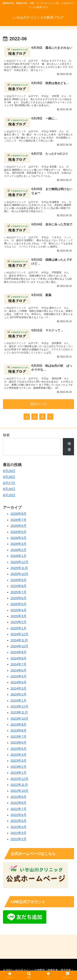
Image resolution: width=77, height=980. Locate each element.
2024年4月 (18, 682)
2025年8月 (18, 586)
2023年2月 (18, 767)
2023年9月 (18, 724)
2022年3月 (18, 833)
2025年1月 (18, 628)
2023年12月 (19, 706)
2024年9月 (18, 652)
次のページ (38, 404)
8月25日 (9, 495)
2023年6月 (18, 742)
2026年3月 (18, 544)
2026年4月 (18, 538)
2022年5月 (18, 821)
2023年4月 (18, 755)
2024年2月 (18, 694)
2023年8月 (18, 730)
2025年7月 (18, 592)
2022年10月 (19, 791)
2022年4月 (18, 827)
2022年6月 (18, 815)
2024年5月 (18, 676)
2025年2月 (18, 622)
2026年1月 (18, 556)
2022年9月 (18, 797)
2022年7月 (18, 809)
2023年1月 (18, 773)
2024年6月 (18, 670)
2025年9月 (18, 580)
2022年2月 (18, 839)
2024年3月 (18, 688)
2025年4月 (18, 610)
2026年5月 (18, 532)
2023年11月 (19, 712)
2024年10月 (19, 646)
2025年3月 (18, 616)
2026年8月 (18, 514)
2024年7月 (18, 664)
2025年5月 (18, 604)
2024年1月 (18, 700)
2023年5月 (18, 749)
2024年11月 (19, 640)
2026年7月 (18, 520)
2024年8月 (18, 658)
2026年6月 (18, 526)
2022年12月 (19, 779)
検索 (6, 435)
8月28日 (9, 477)
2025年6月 (18, 598)
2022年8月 (18, 803)
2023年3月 (18, 760)
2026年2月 (18, 550)
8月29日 (9, 471)
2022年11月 (19, 785)
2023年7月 (18, 736)
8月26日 (9, 489)
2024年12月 (19, 634)
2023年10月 (19, 718)
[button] (69, 565)
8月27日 (9, 483)
